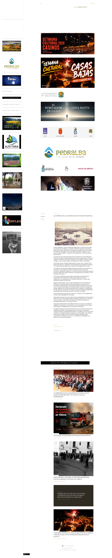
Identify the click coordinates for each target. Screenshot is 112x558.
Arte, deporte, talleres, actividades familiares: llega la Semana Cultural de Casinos (71, 478)
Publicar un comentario (62, 437)
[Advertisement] (66, 20)
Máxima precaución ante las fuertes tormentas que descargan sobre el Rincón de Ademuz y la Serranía (71, 495)
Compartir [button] (43, 213)
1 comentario (60, 398)
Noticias (42, 218)
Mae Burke (71, 548)
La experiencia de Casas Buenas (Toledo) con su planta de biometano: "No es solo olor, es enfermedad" (71, 395)
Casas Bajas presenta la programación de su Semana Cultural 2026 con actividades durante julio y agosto (73, 534)
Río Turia (42, 219)
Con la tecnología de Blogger (68, 545)
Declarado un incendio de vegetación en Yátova (72, 435)
